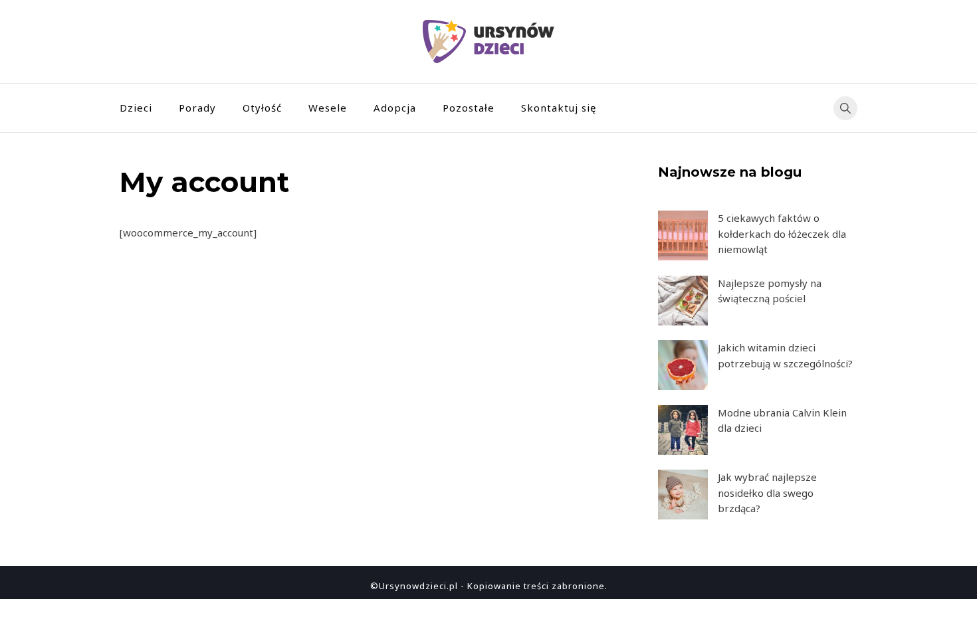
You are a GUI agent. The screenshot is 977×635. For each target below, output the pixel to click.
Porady (197, 107)
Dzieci (136, 107)
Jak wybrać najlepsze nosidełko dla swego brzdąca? (767, 492)
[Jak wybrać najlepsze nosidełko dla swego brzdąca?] (683, 494)
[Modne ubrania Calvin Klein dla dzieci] (683, 430)
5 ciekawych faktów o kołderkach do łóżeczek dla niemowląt (782, 233)
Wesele (327, 107)
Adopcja (395, 107)
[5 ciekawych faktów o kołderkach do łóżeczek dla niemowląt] (683, 235)
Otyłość (262, 107)
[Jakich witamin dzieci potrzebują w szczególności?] (683, 365)
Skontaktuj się (558, 107)
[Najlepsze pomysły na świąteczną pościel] (683, 300)
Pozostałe (468, 107)
